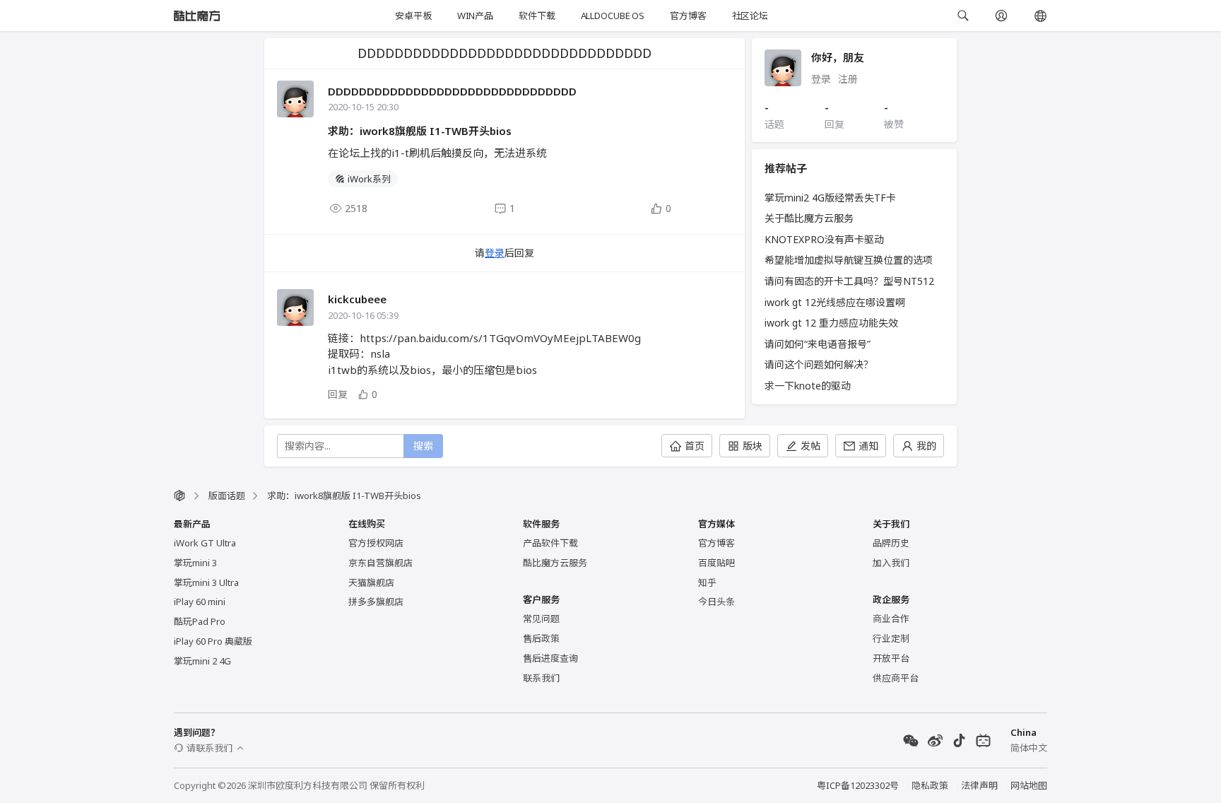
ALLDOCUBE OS (612, 15)
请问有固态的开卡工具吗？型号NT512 (849, 281)
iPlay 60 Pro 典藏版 (213, 641)
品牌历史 (891, 543)
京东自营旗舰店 (380, 562)
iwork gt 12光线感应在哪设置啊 (835, 302)
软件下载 (537, 15)
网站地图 (1028, 785)
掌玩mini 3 (195, 562)
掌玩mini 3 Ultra (206, 582)
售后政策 (541, 638)
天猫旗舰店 (371, 582)
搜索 (423, 445)
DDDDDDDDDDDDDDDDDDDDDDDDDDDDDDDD (452, 91)
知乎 (707, 582)
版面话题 (226, 495)
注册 (848, 79)
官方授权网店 (375, 543)
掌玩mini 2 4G (202, 661)
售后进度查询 (550, 658)
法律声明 (979, 785)
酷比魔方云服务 (555, 562)
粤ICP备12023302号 (858, 785)
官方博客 (688, 15)
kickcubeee (357, 299)
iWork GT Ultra (205, 543)
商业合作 (891, 618)
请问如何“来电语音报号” (818, 344)
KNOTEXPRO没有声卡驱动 (824, 239)
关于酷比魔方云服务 (809, 218)
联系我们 (541, 678)
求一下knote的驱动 (808, 385)
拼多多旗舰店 (375, 601)
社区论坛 (750, 15)
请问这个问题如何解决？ (819, 364)
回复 (338, 394)
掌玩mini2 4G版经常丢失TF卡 (830, 197)
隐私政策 (930, 785)
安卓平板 (413, 15)
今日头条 (716, 601)
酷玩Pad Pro (199, 621)
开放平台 (891, 658)
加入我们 (891, 562)
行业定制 (891, 638)
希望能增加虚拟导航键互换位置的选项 (849, 259)
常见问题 (541, 618)
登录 (495, 252)
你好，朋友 (837, 57)
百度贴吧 (716, 562)
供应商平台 (896, 678)
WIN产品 (475, 15)
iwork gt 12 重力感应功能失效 (831, 322)
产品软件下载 (550, 543)
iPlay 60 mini (199, 601)
